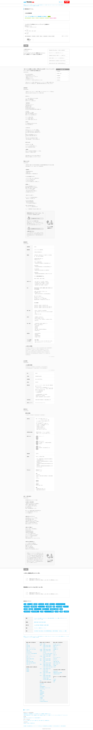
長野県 (50, 656)
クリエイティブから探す (38, 618)
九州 (40, 675)
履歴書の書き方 (26, 713)
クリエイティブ (44, 618)
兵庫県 (44, 665)
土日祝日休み (66, 611)
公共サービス (28, 664)
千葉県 (47, 650)
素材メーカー (55, 646)
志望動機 (43, 713)
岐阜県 (44, 660)
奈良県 (47, 665)
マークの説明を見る (51, 356)
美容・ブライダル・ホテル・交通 (31, 649)
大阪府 (40, 622)
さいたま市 (45, 653)
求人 (27, 717)
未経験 (61, 611)
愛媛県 (50, 672)
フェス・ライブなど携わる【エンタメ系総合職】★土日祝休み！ (36, 16)
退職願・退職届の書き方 (27, 715)
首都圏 (41, 650)
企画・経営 (28, 645)
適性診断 (46, 713)
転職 (24, 717)
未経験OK (41, 697)
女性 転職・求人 (41, 720)
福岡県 (35, 622)
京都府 (47, 664)
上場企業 (41, 698)
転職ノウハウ (45, 715)
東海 (40, 660)
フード (54, 656)
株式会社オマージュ (63, 636)
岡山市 (44, 671)
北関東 (41, 649)
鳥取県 (44, 668)
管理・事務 (28, 646)
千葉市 (48, 653)
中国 (40, 668)
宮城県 (50, 645)
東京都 (42, 622)
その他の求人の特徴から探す (44, 701)
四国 (40, 672)
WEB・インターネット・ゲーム (31, 656)
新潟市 (44, 657)
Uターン (50, 713)
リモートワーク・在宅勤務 (49, 611)
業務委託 (28, 671)
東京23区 (51, 653)
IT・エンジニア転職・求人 (27, 720)
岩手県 (47, 645)
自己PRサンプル (38, 713)
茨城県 (44, 649)
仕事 (38, 715)
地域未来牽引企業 (34, 606)
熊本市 (50, 679)
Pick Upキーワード (31, 717)
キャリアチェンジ (41, 606)
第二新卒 (56, 611)
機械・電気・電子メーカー (57, 645)
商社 (54, 650)
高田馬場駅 (41, 625)
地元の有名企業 (26, 606)
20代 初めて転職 (59, 606)
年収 (32, 715)
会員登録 (66, 2)
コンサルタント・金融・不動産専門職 (32, 653)
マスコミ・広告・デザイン (57, 657)
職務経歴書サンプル (32, 713)
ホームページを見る (39, 471)
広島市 (47, 671)
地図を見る (37, 478)
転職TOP (24, 636)
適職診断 (35, 715)
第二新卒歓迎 (42, 683)
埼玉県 (44, 650)
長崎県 (50, 675)
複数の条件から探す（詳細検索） (58, 672)
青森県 (44, 645)
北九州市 (45, 679)
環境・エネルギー (56, 664)
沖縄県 (47, 678)
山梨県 (47, 656)
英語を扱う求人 (33, 723)
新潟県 (44, 656)
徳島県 (44, 672)
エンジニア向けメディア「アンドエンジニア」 (62, 715)
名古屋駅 (44, 625)
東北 (40, 645)
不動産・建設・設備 (56, 661)
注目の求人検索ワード (35, 611)
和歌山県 (50, 665)
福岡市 (45, 622)
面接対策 (41, 715)
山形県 (47, 646)
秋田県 (44, 646)
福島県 (50, 646)
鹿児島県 (45, 678)
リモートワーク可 (42, 689)
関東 (54, 606)
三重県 (44, 661)
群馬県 (50, 649)
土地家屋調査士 (48, 606)
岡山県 (50, 668)
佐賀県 (47, 675)
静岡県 (47, 660)
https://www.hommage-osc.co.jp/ (40, 402)
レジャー (55, 653)
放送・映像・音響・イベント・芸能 (53, 618)
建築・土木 (28, 660)
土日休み (55, 679)
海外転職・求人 (47, 720)
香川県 (47, 672)
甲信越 (41, 656)
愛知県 (37, 622)
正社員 (42, 611)
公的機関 (55, 665)
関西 (40, 664)
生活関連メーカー (56, 649)
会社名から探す (56, 671)
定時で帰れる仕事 (27, 611)
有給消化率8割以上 (42, 686)
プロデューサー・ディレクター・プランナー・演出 (53, 636)
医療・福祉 (28, 650)
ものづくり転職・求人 (35, 720)
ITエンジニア (28, 657)
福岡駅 (48, 625)
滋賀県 (44, 664)
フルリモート (66, 606)
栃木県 (47, 649)
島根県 (47, 668)
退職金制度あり (42, 693)
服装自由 (41, 694)
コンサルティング (56, 660)
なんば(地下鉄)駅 (36, 625)
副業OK (41, 690)
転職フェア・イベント (51, 715)
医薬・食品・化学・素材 (30, 661)
